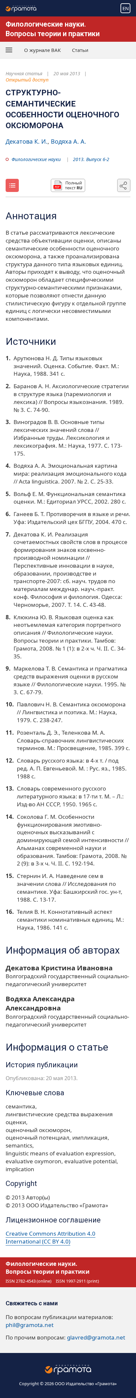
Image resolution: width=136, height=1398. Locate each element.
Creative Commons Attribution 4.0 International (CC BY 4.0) (50, 1237)
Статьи (80, 50)
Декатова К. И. (27, 141)
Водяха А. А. (68, 141)
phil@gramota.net (29, 1325)
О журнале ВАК (42, 50)
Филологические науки (36, 159)
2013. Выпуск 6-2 (91, 159)
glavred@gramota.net (96, 1337)
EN (125, 8)
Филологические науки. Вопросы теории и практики (47, 1267)
